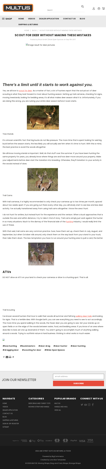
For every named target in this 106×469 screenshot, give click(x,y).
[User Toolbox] (93, 8)
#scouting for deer (31, 350)
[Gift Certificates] (99, 8)
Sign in (6, 423)
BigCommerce (57, 456)
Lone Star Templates (58, 460)
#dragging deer (11, 350)
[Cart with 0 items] (103, 8)
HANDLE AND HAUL (61, 407)
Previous (102, 461)
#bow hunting (10, 346)
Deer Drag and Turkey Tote (39, 403)
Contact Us (69, 18)
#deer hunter (60, 346)
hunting (69, 221)
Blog (82, 18)
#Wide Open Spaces (54, 350)
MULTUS (57, 403)
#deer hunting (78, 346)
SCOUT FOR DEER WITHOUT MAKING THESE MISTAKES (53, 35)
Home (21, 18)
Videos (31, 18)
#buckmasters (27, 346)
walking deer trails (84, 316)
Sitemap (6, 427)
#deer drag (44, 346)
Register (15, 423)
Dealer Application (49, 18)
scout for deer (25, 90)
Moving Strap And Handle (38, 407)
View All (57, 410)
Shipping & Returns (28, 24)
